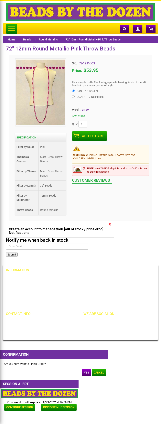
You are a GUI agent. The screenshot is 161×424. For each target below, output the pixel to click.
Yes (86, 372)
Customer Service (20, 298)
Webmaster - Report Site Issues (78, 298)
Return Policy (67, 278)
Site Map (114, 278)
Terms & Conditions (121, 284)
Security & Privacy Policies (75, 284)
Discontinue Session (59, 407)
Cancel (99, 372)
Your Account (18, 278)
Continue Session (19, 407)
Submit (11, 254)
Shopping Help (68, 291)
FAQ (62, 304)
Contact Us (16, 291)
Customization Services (24, 304)
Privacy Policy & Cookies (124, 291)
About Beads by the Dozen (26, 284)
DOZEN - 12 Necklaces (90, 96)
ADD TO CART (93, 136)
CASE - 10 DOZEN (87, 91)
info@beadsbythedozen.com (29, 328)
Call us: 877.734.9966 (25, 321)
